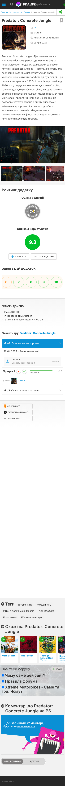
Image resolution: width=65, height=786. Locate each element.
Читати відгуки (44, 256)
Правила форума (20, 681)
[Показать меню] (4, 4)
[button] (62, 129)
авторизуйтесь (26, 726)
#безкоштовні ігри (31, 617)
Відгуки (34, 761)
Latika (22, 380)
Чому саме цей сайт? (23, 675)
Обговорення (12, 761)
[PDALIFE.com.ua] (26, 4)
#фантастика (46, 610)
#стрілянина (25, 604)
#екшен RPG (44, 604)
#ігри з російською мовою (18, 610)
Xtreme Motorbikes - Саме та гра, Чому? (30, 689)
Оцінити (21, 256)
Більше (59, 669)
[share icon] (60, 12)
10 (56, 282)
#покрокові (9, 617)
